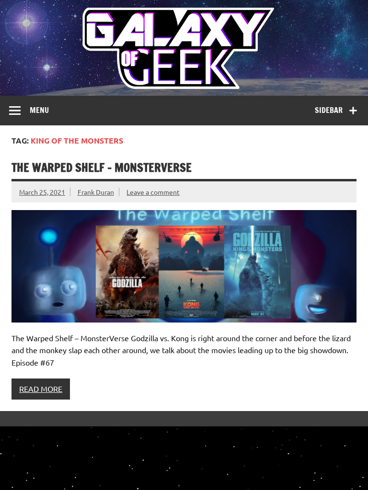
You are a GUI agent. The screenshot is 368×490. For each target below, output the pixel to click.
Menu (39, 110)
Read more (40, 388)
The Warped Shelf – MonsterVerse (102, 167)
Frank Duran (96, 192)
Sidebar (329, 110)
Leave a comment (153, 192)
